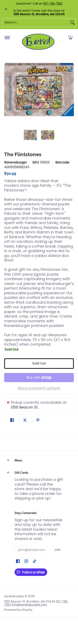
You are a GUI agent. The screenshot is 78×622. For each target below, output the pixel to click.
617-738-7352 (52, 4)
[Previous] (7, 89)
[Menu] (7, 38)
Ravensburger (15, 162)
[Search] (72, 22)
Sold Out (39, 363)
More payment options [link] (39, 388)
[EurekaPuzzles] (38, 42)
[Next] (71, 89)
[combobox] (35, 22)
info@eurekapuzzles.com (29, 605)
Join (57, 549)
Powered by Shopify (18, 610)
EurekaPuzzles (14, 596)
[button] (70, 38)
